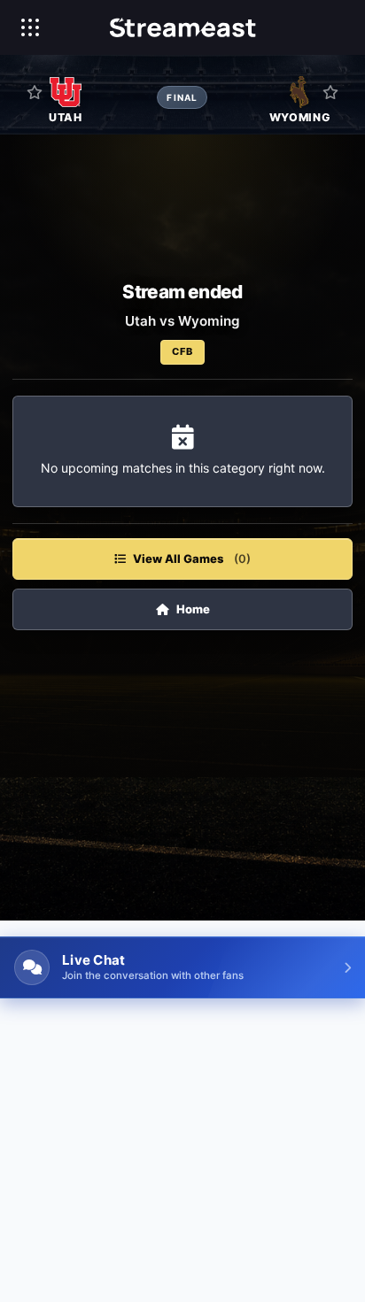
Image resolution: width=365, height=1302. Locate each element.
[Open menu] (30, 27)
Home (193, 609)
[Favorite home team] (34, 92)
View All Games (192, 558)
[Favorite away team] (330, 92)
